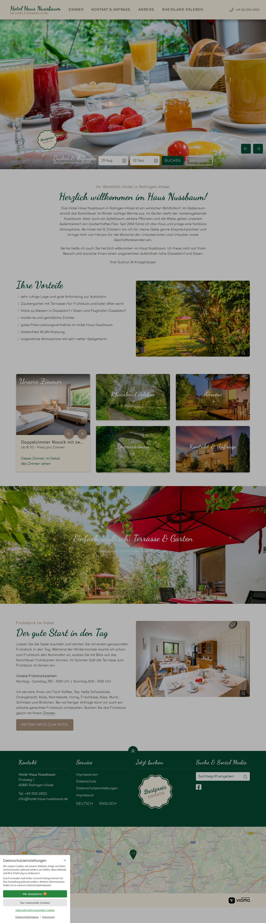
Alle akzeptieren (32, 894)
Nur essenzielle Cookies (35, 902)
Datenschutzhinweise (27, 917)
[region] (35, 876)
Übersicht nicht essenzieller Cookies (35, 910)
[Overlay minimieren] (65, 860)
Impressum (48, 917)
